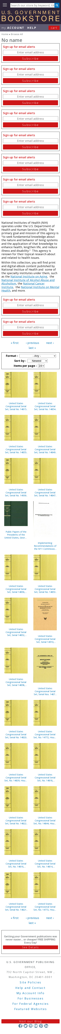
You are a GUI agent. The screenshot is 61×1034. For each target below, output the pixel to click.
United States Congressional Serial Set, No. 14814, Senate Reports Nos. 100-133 (45, 863)
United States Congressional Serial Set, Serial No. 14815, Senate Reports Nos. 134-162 (16, 406)
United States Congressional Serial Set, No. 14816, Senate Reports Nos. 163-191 (16, 863)
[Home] (30, 20)
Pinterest (41, 1026)
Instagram (31, 1026)
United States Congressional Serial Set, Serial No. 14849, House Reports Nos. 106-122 (45, 449)
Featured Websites (30, 1009)
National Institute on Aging (28, 276)
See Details (30, 947)
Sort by (19, 361)
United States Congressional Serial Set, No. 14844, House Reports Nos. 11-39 (45, 820)
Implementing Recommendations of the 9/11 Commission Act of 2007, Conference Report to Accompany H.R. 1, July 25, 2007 (45, 545)
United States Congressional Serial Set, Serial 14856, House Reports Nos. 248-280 (15, 589)
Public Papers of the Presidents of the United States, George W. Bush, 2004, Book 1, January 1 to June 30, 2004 (16, 534)
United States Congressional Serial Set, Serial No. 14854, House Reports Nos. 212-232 (45, 406)
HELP (31, 28)
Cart (54, 28)
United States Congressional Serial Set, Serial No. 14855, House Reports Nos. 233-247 (16, 449)
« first (15, 343)
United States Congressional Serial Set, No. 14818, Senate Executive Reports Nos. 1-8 (45, 777)
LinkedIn (46, 1026)
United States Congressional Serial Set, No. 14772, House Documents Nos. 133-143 (45, 906)
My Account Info (30, 993)
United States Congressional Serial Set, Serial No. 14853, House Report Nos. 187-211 (45, 589)
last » (32, 348)
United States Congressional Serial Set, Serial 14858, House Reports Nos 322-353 (16, 682)
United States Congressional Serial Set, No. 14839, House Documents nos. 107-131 (16, 777)
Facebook (20, 1026)
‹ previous (32, 343)
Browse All (17, 34)
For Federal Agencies (30, 1004)
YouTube (36, 1026)
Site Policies (30, 982)
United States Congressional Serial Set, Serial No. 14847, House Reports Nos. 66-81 (45, 492)
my (12, 28)
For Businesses (31, 998)
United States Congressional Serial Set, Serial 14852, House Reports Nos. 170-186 (15, 632)
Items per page (25, 366)
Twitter (26, 1026)
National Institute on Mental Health (30, 289)
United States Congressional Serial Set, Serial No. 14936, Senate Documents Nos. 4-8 (16, 492)
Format (11, 356)
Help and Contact (30, 988)
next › (50, 343)
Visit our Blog (30, 1021)
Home (4, 34)
